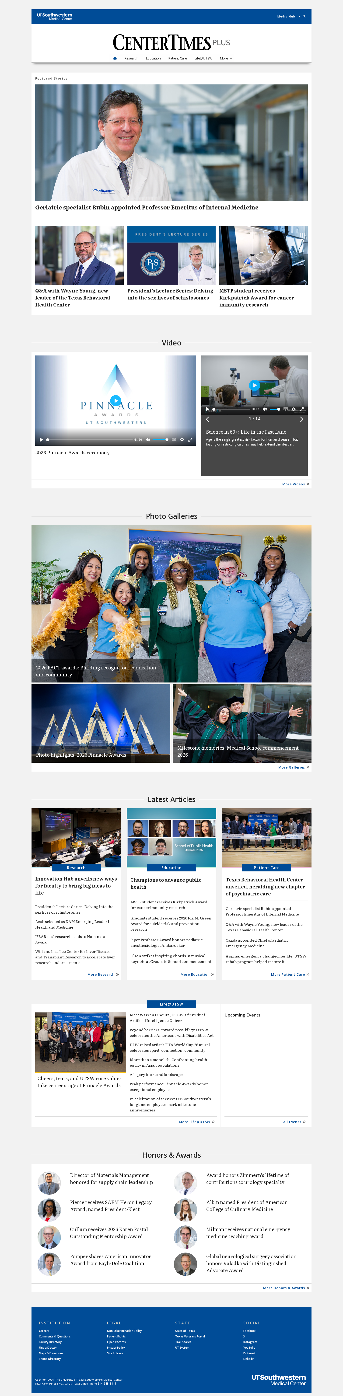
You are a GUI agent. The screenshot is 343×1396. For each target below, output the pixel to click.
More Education (195, 974)
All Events (292, 1122)
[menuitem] (115, 58)
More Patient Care (288, 974)
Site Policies (115, 1353)
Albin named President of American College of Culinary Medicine (247, 1205)
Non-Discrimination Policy (124, 1331)
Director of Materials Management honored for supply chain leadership (111, 1178)
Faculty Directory (50, 1342)
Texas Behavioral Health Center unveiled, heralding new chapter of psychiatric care (265, 886)
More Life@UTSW (194, 1122)
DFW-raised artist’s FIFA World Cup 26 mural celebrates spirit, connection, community (170, 1047)
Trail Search (183, 1342)
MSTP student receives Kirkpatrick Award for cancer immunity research (168, 904)
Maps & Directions (51, 1353)
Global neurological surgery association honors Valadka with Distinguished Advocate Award (251, 1263)
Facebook (249, 1331)
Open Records (116, 1342)
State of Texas (185, 1331)
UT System (182, 1347)
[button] (209, 419)
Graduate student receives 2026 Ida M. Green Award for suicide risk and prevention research (170, 923)
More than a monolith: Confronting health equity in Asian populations (168, 1062)
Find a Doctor (48, 1347)
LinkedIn (248, 1359)
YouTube (249, 1347)
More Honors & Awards (284, 1288)
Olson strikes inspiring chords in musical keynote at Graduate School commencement (170, 958)
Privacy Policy (116, 1347)
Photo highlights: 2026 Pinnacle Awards (81, 754)
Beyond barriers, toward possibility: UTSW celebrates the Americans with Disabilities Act (172, 1032)
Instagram (250, 1342)
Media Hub (286, 16)
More (224, 58)
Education (153, 58)
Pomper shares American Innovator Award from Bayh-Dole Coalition (110, 1260)
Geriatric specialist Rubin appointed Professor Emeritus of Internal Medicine (147, 207)
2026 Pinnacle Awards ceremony (72, 453)
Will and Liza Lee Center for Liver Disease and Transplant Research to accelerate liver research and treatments (75, 956)
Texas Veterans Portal (190, 1336)
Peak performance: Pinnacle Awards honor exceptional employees (169, 1086)
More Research (101, 974)
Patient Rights (116, 1336)
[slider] (89, 440)
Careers (44, 1331)
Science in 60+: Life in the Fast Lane (246, 431)
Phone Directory (50, 1359)
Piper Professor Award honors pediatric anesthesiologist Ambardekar (166, 942)
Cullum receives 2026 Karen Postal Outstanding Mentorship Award (109, 1232)
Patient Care (177, 58)
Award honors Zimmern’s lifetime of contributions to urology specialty (247, 1178)
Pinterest (249, 1353)
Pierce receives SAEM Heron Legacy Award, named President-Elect (111, 1205)
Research (131, 58)
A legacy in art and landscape (156, 1074)
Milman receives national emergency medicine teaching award (248, 1232)
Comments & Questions (55, 1336)
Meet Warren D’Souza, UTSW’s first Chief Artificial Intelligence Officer (167, 1017)
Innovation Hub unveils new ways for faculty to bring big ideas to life (76, 885)
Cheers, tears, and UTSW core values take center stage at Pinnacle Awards (80, 1082)
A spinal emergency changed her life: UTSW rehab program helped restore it (266, 958)
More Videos (293, 484)
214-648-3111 (107, 1384)
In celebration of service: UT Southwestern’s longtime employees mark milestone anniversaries (170, 1104)
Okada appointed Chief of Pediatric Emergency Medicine (257, 942)
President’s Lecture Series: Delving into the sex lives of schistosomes (74, 909)
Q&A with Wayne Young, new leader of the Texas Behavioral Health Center (264, 927)
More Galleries (291, 767)
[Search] (304, 16)
